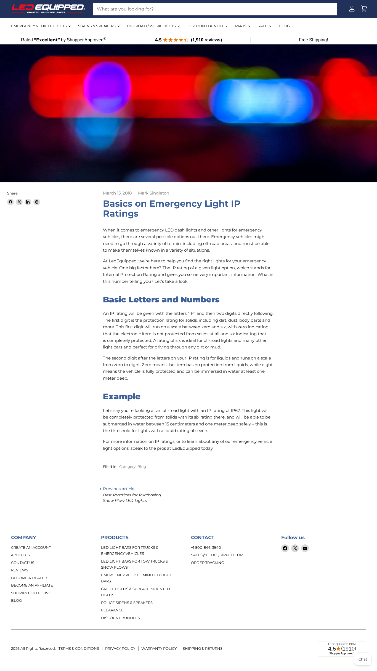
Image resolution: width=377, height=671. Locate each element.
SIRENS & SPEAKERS (97, 26)
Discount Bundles (120, 618)
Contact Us (22, 562)
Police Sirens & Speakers (127, 602)
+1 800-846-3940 (206, 547)
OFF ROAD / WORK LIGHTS (152, 26)
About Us (20, 555)
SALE (263, 26)
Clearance (112, 610)
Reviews (19, 570)
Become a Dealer (29, 578)
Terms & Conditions (79, 648)
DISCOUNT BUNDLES (207, 26)
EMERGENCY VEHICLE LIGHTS (39, 26)
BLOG (284, 26)
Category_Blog (132, 466)
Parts (241, 26)
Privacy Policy (120, 648)
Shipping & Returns (202, 648)
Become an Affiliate (32, 585)
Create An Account (31, 547)
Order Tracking (207, 562)
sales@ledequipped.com (217, 555)
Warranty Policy (159, 648)
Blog (16, 600)
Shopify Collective (31, 593)
